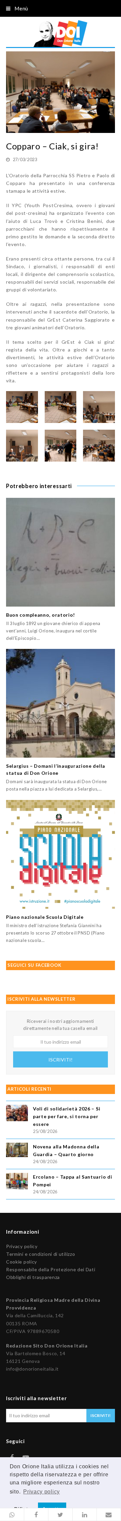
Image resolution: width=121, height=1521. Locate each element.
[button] (12, 1514)
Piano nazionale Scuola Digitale (45, 917)
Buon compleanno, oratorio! (40, 615)
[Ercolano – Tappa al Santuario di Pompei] (17, 1182)
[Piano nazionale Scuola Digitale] (60, 854)
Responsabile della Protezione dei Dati (50, 1269)
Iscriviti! (60, 1059)
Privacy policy (22, 1246)
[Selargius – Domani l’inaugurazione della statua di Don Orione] (60, 703)
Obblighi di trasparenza (33, 1277)
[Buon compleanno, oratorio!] (60, 552)
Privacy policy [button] (41, 1491)
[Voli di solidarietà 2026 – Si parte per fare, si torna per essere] (17, 1114)
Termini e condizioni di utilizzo (40, 1254)
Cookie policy (21, 1262)
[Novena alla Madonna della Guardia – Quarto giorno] (17, 1151)
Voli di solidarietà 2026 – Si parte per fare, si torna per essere (66, 1116)
